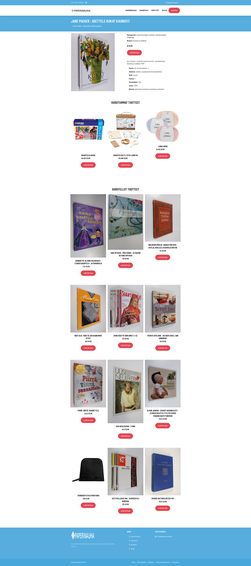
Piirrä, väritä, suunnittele (88, 410)
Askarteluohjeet (142, 35)
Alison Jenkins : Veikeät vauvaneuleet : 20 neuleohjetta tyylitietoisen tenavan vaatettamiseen (163, 413)
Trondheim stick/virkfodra (88, 495)
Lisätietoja (134, 53)
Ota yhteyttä (141, 562)
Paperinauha (135, 536)
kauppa (174, 10)
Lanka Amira (163, 146)
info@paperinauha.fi (172, 3)
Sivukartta (175, 562)
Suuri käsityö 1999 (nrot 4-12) (125, 335)
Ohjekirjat (130, 37)
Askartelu (144, 10)
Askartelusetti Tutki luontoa (125, 155)
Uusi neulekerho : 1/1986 (125, 426)
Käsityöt (155, 10)
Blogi (164, 10)
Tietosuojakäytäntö (163, 562)
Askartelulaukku (88, 155)
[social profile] (86, 3)
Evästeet (151, 562)
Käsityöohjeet (161, 35)
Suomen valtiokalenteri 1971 (162, 498)
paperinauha (131, 10)
